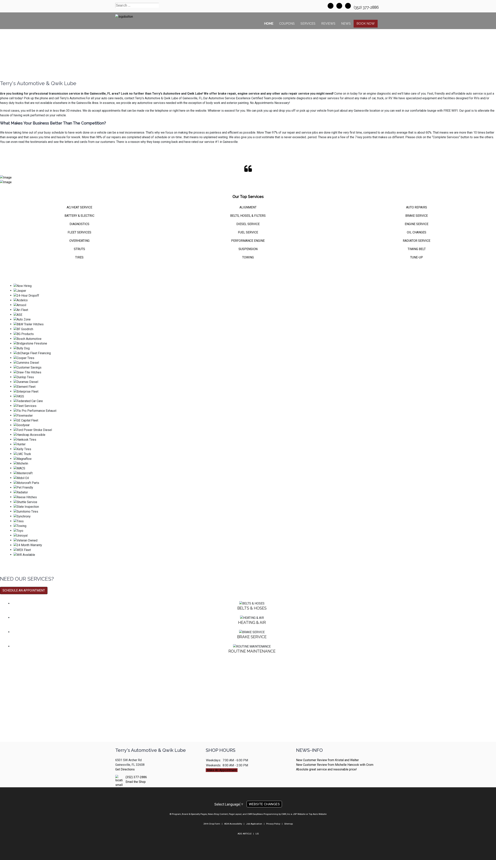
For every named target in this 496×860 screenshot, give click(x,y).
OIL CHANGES (416, 232)
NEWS (346, 23)
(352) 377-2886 (367, 7)
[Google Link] (348, 6)
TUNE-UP (416, 257)
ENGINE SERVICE (416, 224)
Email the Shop (136, 782)
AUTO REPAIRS (416, 207)
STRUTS (79, 249)
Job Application (254, 823)
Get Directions (125, 769)
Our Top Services (248, 196)
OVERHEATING (79, 241)
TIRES (79, 257)
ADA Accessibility (233, 823)
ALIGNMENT (248, 207)
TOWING (248, 257)
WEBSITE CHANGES (264, 804)
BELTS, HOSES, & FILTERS (248, 216)
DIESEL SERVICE (248, 224)
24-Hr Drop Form (211, 823)
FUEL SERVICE (248, 232)
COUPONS (287, 23)
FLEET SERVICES (79, 232)
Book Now (365, 23)
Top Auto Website (317, 814)
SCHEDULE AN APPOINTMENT (24, 590)
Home (268, 23)
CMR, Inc (285, 814)
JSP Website (299, 814)
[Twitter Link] (339, 6)
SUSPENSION (248, 249)
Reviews (328, 23)
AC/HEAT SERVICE (79, 207)
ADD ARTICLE (244, 833)
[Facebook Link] (330, 6)
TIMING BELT (417, 249)
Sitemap (288, 823)
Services (308, 23)
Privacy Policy (273, 823)
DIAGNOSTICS (79, 224)
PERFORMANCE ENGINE (248, 241)
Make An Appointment (222, 770)
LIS (257, 833)
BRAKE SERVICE (416, 216)
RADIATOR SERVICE (416, 241)
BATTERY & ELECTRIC (79, 216)
